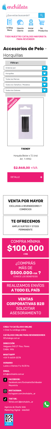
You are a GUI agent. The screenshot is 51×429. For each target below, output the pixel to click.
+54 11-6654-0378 (12, 357)
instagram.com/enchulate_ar (22, 393)
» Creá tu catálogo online (14, 330)
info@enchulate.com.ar (13, 374)
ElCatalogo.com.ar (11, 338)
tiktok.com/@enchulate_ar (21, 402)
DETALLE (26, 177)
